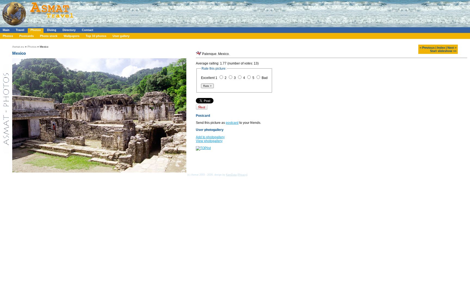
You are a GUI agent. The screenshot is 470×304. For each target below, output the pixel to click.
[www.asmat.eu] (39, 26)
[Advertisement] (163, 12)
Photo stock (48, 36)
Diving (51, 30)
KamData (231, 174)
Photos (35, 30)
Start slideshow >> (443, 51)
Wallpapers (71, 36)
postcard (232, 123)
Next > (451, 47)
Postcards (26, 36)
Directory (69, 30)
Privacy (242, 174)
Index (441, 47)
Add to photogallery (210, 137)
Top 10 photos (96, 36)
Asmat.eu (18, 46)
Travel (20, 30)
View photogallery (209, 141)
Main (6, 30)
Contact (87, 30)
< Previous (427, 47)
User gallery (121, 36)
